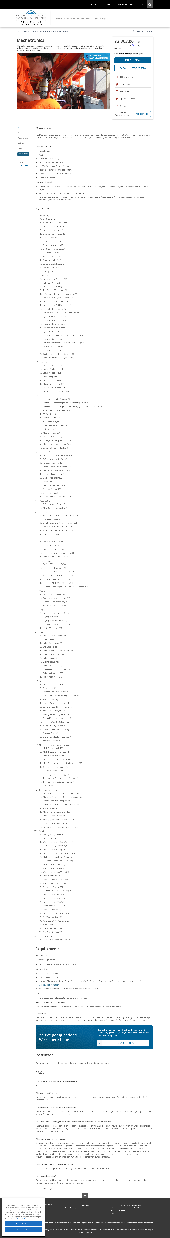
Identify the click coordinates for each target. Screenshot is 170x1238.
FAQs (20, 148)
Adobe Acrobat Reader (49, 985)
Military (113, 1208)
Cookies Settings (23, 1230)
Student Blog (135, 1208)
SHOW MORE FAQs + (44, 1188)
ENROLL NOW (132, 60)
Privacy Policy (88, 1232)
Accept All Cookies (23, 1224)
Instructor (22, 143)
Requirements (23, 138)
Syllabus (21, 133)
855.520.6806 (22, 165)
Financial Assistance (118, 1210)
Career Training (70, 1208)
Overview (21, 128)
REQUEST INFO (142, 114)
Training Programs (29, 31)
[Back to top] (85, 1204)
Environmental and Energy (47, 31)
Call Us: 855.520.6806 (142, 31)
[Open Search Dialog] (150, 4)
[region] (23, 1217)
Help (112, 1213)
